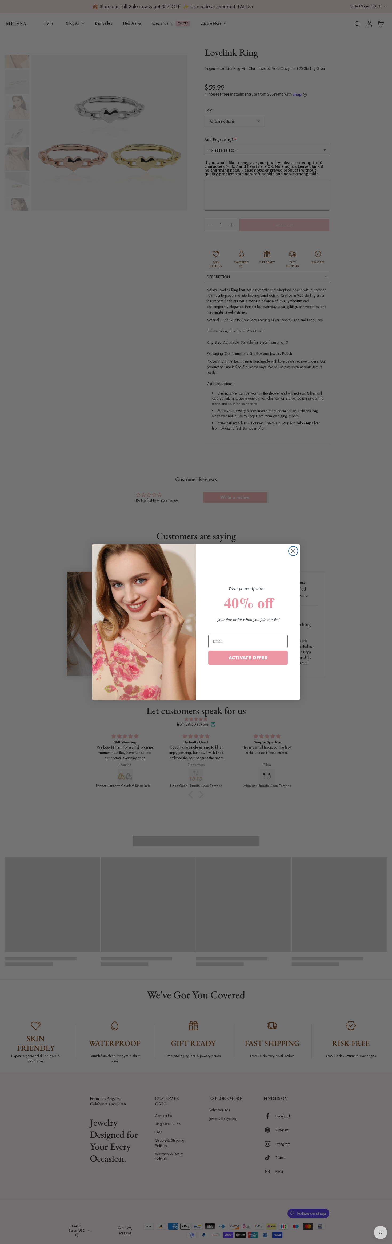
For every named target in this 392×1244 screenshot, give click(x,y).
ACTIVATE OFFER (248, 657)
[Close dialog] (293, 551)
